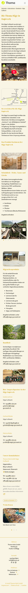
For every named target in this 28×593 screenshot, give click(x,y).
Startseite (4, 8)
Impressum (5, 585)
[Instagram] (15, 563)
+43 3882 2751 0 (10, 476)
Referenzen (12, 574)
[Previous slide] (3, 229)
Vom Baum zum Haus (9, 525)
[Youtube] (13, 563)
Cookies (23, 585)
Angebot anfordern (7, 215)
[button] (12, 530)
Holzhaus (14, 568)
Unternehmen (11, 8)
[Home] (7, 2)
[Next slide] (24, 229)
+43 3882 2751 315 (10, 440)
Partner (12, 572)
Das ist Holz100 (12, 570)
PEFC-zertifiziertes (20, 58)
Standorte (18, 8)
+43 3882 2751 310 (10, 404)
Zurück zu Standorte (9, 500)
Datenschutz (15, 585)
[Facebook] (11, 563)
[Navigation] (25, 3)
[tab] (3, 240)
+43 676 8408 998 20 (12, 423)
